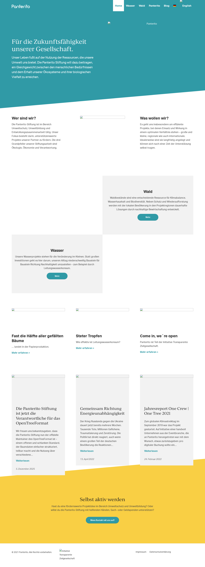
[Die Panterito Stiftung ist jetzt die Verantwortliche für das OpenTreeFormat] (38, 389)
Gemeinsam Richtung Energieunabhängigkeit (102, 410)
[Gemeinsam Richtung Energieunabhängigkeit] (102, 389)
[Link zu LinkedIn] (186, 551)
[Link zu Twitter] (182, 551)
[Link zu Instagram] (191, 551)
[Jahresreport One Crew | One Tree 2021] (166, 389)
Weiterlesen (22, 460)
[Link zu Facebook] (177, 551)
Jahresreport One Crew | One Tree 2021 (166, 410)
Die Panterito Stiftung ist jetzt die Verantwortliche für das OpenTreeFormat (38, 415)
